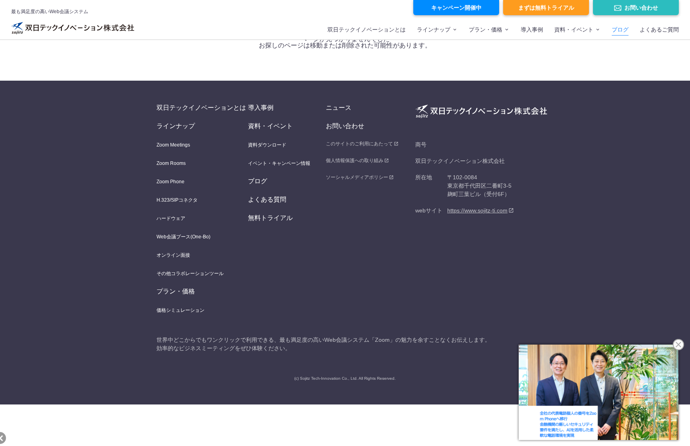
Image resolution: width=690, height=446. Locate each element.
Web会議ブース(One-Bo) (183, 237)
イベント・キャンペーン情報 (279, 163)
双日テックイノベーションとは (366, 29)
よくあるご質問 (659, 29)
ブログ (620, 29)
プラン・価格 (485, 29)
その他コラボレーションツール (190, 273)
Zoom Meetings (173, 145)
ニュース (338, 107)
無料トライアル (270, 217)
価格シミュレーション (180, 310)
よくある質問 (267, 199)
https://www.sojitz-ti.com (477, 210)
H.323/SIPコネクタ (177, 200)
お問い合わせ (641, 7)
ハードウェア (171, 218)
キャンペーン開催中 (456, 7)
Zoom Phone (170, 181)
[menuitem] (366, 33)
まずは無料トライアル (546, 7)
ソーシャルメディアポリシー (357, 177)
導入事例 (532, 29)
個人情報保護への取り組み (354, 160)
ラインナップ (433, 29)
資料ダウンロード (267, 145)
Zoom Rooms (171, 163)
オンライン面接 (173, 255)
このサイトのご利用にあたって (359, 143)
